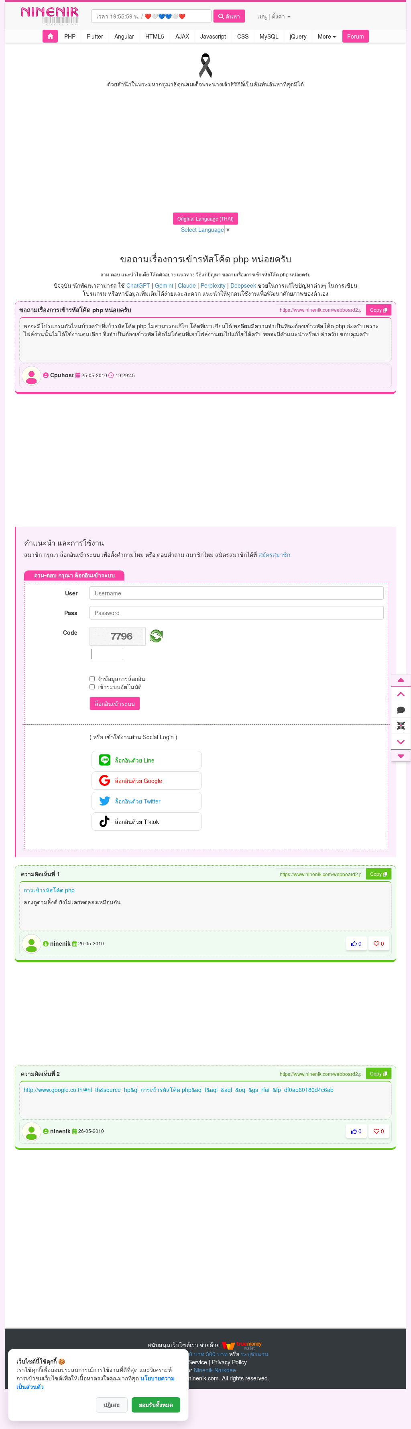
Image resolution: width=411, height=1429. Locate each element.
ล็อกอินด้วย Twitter (138, 801)
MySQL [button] (269, 36)
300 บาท (217, 1354)
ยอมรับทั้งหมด (156, 1405)
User (71, 593)
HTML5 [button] (154, 36)
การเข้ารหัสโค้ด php (49, 890)
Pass (70, 613)
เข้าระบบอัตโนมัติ (120, 687)
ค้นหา (232, 16)
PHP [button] (69, 36)
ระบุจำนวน (255, 1354)
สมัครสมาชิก (274, 554)
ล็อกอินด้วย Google (138, 781)
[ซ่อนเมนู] (401, 726)
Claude (187, 285)
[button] (50, 36)
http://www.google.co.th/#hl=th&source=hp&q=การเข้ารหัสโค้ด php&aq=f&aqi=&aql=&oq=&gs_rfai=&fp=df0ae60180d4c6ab (179, 1090)
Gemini (164, 285)
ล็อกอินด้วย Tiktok (137, 822)
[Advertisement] (205, 156)
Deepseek (243, 285)
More (325, 36)
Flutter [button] (95, 36)
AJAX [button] (182, 36)
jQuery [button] (298, 36)
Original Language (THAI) (205, 218)
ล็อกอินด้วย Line (135, 760)
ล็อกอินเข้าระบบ (115, 703)
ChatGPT (138, 285)
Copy (376, 309)
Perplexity (213, 285)
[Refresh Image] (155, 635)
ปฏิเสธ (112, 1405)
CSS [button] (242, 36)
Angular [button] (124, 36)
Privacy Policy (229, 1362)
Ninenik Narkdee (215, 1370)
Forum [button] (355, 36)
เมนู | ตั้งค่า (272, 16)
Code (70, 632)
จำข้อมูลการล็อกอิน (121, 679)
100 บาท (193, 1354)
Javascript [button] (213, 36)
